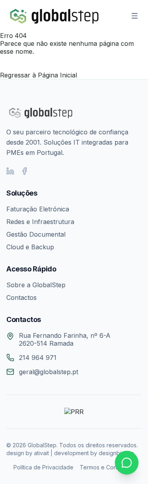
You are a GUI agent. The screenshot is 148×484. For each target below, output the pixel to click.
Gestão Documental (36, 234)
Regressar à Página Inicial (38, 75)
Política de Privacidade (43, 467)
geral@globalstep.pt (48, 372)
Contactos (21, 297)
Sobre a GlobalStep (36, 285)
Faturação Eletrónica (37, 209)
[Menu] (134, 16)
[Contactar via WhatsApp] (127, 463)
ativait (41, 453)
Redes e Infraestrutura (40, 222)
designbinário (116, 453)
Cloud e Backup (30, 247)
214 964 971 (37, 358)
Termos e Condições (107, 467)
